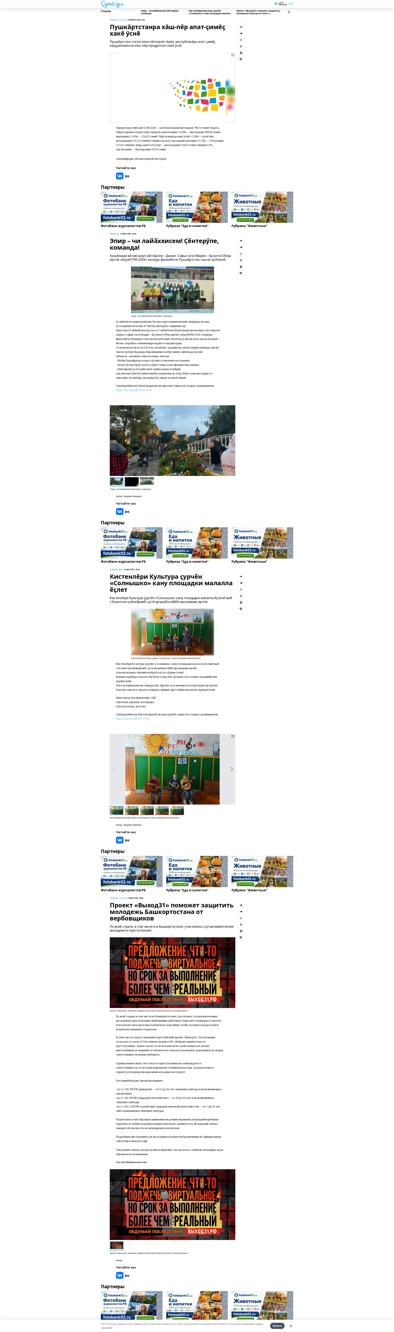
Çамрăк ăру (116, 569)
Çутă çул (112, 3)
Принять (277, 1325)
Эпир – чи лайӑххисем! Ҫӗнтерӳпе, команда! (160, 12)
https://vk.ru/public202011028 (134, 390)
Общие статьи (118, 19)
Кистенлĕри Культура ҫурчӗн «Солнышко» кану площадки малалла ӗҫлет (210, 12)
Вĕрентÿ (114, 234)
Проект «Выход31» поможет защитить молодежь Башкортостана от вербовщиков (258, 12)
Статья (106, 11)
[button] (232, 440)
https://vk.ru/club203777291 (133, 718)
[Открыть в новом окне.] (123, 175)
